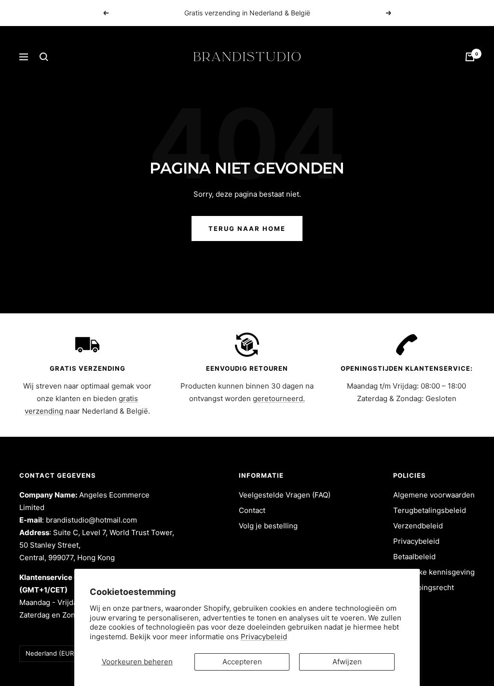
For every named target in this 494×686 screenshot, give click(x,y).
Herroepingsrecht (423, 587)
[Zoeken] (44, 57)
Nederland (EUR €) (54, 653)
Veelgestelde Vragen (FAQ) (284, 494)
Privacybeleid (264, 636)
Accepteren (242, 661)
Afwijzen (347, 661)
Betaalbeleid (414, 556)
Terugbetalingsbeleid (429, 510)
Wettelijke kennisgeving (434, 572)
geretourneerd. (279, 398)
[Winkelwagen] (470, 57)
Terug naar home (247, 228)
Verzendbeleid (418, 525)
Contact (252, 510)
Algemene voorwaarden (434, 494)
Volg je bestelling (268, 525)
